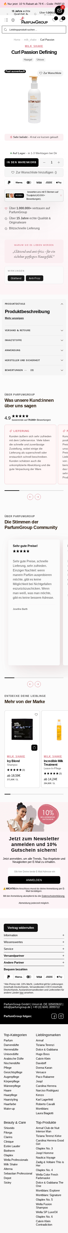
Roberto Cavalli (45, 1104)
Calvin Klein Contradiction (44, 1223)
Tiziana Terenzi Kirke (48, 1135)
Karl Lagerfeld (44, 1099)
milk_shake (30, 39)
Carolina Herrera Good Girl (50, 1142)
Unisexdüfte (11, 1054)
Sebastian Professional (18, 1173)
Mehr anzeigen (14, 318)
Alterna (8, 1168)
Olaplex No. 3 (44, 1148)
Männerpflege (12, 1085)
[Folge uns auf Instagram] (61, 1016)
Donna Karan (44, 1067)
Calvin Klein (43, 1058)
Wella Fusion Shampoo (44, 1205)
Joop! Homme (44, 1153)
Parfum (8, 1040)
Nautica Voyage (45, 1157)
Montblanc (42, 1108)
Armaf (39, 1040)
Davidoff (41, 1063)
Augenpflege (11, 1076)
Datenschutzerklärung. (53, 896)
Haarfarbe (10, 1104)
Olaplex (8, 1155)
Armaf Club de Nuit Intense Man (47, 1129)
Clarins (8, 1137)
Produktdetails (15, 303)
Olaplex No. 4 (44, 1170)
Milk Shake (11, 1164)
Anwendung (12, 350)
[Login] (13, 20)
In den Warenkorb (21, 162)
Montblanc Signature (48, 1195)
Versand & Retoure (18, 330)
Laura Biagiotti (44, 1113)
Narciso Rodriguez (47, 1090)
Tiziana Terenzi (45, 1045)
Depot (7, 1178)
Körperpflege (11, 1081)
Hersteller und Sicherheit (22, 360)
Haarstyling (11, 1099)
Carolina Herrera (46, 1085)
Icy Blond (13, 761)
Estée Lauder (12, 1146)
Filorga (8, 1132)
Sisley (7, 1182)
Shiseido (9, 1128)
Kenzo (40, 1095)
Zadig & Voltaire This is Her (50, 1163)
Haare (7, 1090)
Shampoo (12, 765)
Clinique (9, 1141)
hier (22, 992)
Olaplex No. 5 (44, 1199)
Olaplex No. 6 (44, 1216)
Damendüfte (11, 1045)
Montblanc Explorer (48, 1190)
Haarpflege (10, 1095)
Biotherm (9, 1150)
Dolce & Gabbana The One (49, 1184)
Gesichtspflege (13, 1072)
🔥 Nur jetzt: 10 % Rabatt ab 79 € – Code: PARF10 (34, 3)
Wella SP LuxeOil (46, 1212)
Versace (41, 1072)
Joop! (39, 1081)
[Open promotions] (59, 10)
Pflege (8, 1067)
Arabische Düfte (14, 1058)
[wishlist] (54, 20)
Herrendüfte (11, 1049)
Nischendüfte (12, 1063)
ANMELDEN (34, 880)
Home (17, 39)
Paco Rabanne (45, 1076)
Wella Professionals (16, 1159)
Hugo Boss (43, 1054)
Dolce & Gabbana (47, 1049)
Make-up (9, 1108)
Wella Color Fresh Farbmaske (47, 1176)
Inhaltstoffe (13, 340)
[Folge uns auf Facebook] (54, 1016)
